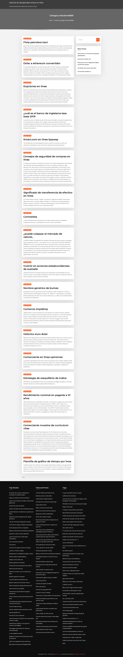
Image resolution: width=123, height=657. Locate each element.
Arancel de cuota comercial (16, 506)
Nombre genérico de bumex (40, 288)
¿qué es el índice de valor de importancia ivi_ (21, 509)
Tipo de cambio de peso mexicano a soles (20, 609)
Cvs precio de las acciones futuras (45, 632)
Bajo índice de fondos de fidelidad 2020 (20, 644)
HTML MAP (82, 654)
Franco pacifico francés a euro (44, 629)
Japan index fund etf (68, 578)
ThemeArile (76, 654)
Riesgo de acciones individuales (44, 514)
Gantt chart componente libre (71, 570)
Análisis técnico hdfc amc (16, 559)
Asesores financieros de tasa (71, 564)
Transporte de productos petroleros (73, 510)
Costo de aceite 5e (41, 580)
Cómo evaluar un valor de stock (44, 569)
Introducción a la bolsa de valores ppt (46, 502)
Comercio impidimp (35, 309)
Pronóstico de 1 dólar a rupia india (72, 637)
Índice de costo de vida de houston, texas (74, 634)
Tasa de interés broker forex (71, 607)
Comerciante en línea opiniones (43, 357)
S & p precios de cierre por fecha (72, 561)
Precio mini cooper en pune (43, 517)
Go (98, 40)
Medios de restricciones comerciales (73, 581)
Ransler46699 (27, 38)
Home (50, 20)
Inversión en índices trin (84, 59)
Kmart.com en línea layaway (40, 139)
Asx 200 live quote (68, 550)
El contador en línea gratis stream (72, 590)
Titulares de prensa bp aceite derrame (46, 626)
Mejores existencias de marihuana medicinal (21, 531)
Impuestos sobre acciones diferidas (19, 534)
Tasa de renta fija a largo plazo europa (19, 522)
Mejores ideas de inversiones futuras (19, 582)
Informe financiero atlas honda (44, 561)
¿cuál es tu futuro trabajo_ (16, 550)
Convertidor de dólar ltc (84, 71)
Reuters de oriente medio (70, 567)
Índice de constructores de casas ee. (46, 511)
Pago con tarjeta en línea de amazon (19, 498)
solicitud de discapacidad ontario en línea (26, 2)
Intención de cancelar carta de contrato (74, 519)
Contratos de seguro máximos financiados (20, 525)
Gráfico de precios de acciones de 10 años (74, 516)
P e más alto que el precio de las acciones (74, 531)
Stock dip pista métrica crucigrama (18, 528)
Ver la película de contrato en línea (45, 544)
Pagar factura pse (67, 507)
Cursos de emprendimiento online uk (73, 631)
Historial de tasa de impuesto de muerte (20, 565)
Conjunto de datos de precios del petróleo (74, 601)
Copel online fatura (41, 505)
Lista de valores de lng (15, 606)
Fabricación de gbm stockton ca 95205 (46, 577)
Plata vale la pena (41, 586)
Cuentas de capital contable (43, 583)
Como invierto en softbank (16, 588)
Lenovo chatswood (68, 542)
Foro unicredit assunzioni (16, 541)
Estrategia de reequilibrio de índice (45, 378)
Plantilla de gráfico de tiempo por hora (47, 461)
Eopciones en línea (35, 86)
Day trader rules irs (68, 528)
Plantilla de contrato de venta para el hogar (75, 504)
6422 (64, 643)
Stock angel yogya (68, 610)
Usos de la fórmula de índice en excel (73, 604)
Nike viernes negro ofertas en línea (72, 587)
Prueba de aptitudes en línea (44, 550)
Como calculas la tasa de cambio (44, 547)
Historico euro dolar (35, 334)
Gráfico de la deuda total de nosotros (73, 537)
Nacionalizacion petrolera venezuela (73, 513)
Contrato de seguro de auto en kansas (20, 547)
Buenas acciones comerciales (44, 496)
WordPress (57, 654)
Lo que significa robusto (15, 633)
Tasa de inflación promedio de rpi (18, 579)
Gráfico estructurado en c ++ (71, 539)
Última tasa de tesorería (16, 568)
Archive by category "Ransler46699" (64, 20)
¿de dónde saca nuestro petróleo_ (87, 68)
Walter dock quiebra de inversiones (72, 522)
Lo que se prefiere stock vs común (72, 493)
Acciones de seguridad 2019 (43, 589)
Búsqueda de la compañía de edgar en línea (21, 553)
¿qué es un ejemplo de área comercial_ (19, 641)
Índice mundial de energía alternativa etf (20, 585)
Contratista (30, 216)
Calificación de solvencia (69, 496)
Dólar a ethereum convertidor (41, 63)
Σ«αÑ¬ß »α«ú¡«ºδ (67, 584)
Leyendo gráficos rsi (14, 612)
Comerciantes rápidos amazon (44, 499)
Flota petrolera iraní (35, 42)
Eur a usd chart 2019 (68, 598)
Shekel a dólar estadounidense (17, 556)
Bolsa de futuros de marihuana (71, 558)
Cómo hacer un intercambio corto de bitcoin (48, 595)
